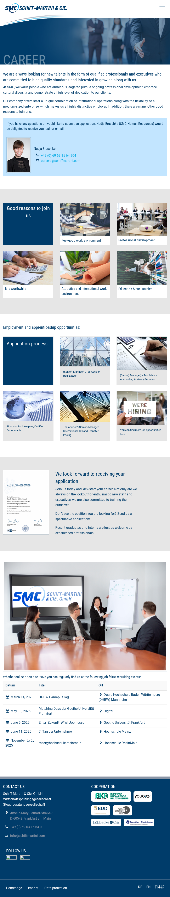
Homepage (14, 888)
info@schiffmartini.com (27, 836)
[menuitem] (14, 888)
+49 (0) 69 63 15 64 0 (26, 827)
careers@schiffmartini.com (60, 161)
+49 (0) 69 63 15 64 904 (58, 156)
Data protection (55, 888)
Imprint (33, 888)
